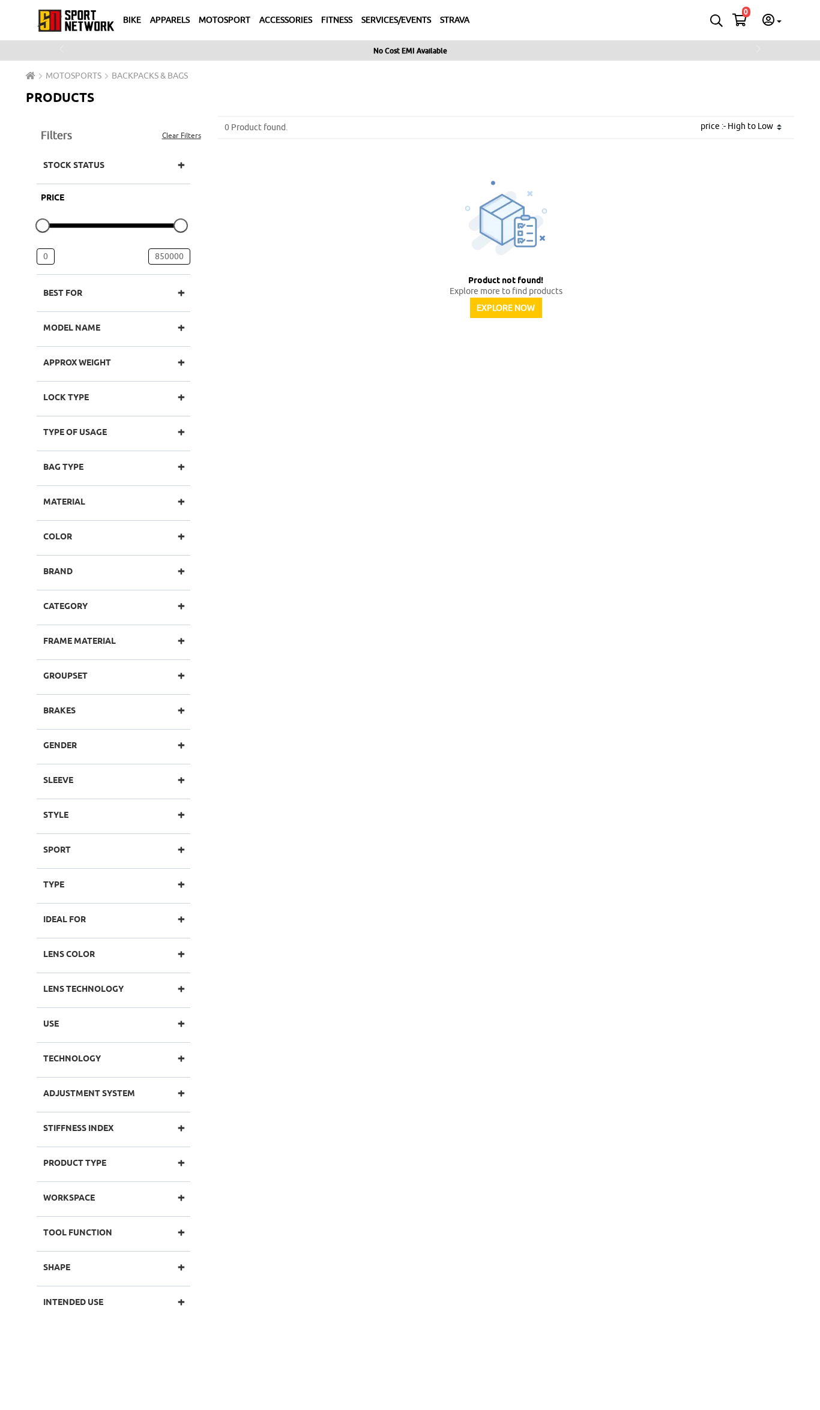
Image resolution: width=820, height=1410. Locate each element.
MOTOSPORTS (73, 75)
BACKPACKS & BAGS (150, 75)
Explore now (506, 308)
